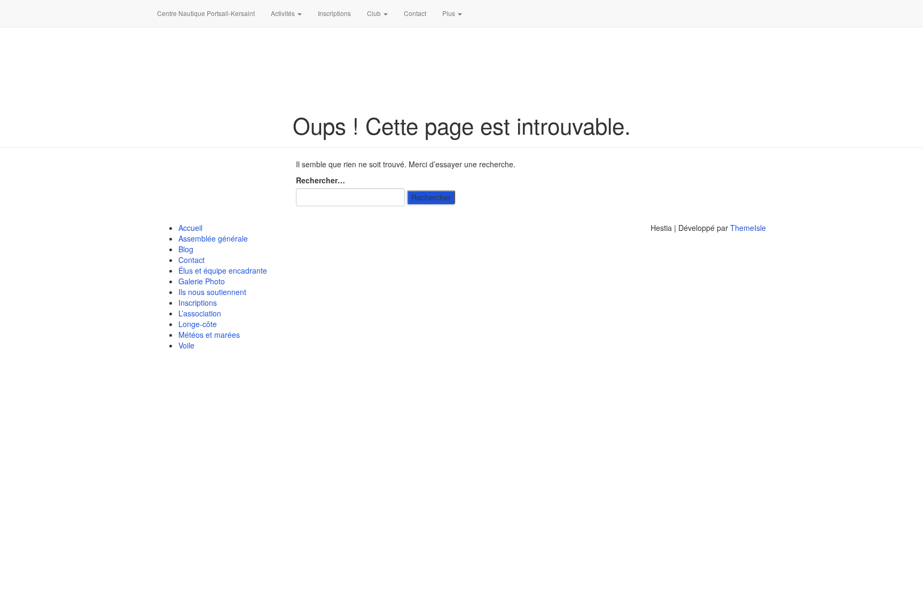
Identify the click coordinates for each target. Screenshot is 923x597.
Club (374, 13)
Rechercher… (320, 180)
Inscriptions (334, 13)
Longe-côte (197, 324)
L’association (199, 313)
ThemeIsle (748, 227)
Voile (186, 345)
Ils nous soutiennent (212, 291)
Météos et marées (209, 334)
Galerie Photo (201, 281)
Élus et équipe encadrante (222, 270)
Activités (283, 13)
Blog (185, 249)
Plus (449, 13)
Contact (415, 13)
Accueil (190, 227)
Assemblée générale (213, 238)
